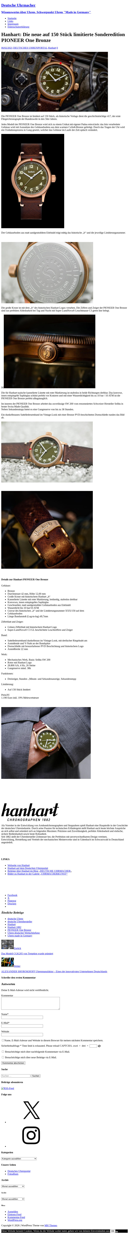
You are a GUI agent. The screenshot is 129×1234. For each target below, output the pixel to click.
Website (5, 1031)
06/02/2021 (7, 47)
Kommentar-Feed (16, 1217)
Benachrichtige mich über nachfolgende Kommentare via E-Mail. (37, 1051)
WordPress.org (15, 1220)
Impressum (13, 24)
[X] (31, 1122)
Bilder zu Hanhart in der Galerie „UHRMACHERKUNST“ (37, 873)
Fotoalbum (13, 1174)
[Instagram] (31, 1146)
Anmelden (13, 1211)
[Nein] (116, 1231)
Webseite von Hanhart (19, 865)
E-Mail (4, 1023)
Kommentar (7, 995)
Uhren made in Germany (20, 935)
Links (10, 21)
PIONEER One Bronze (19, 930)
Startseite (12, 18)
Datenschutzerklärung (18, 26)
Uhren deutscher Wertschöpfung (24, 933)
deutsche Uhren (15, 918)
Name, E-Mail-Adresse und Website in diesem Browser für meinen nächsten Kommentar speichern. (53, 1040)
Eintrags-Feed (14, 1214)
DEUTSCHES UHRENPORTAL (30, 47)
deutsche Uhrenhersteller (20, 921)
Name (4, 1014)
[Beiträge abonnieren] (7, 1088)
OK (112, 1231)
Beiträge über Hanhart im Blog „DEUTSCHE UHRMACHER (39, 871)
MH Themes (51, 1225)
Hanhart (52, 47)
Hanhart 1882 (14, 927)
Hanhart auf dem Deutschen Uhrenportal (28, 868)
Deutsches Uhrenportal (19, 1171)
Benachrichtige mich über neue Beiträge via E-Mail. (31, 1057)
